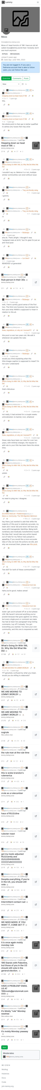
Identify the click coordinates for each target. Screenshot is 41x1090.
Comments (17, 78)
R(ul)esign (25, 232)
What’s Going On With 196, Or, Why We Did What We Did (20, 166)
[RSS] (26, 84)
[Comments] (36, 648)
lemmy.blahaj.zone (7, 148)
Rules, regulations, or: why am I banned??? (16, 330)
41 (4, 999)
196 (4, 654)
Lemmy (8, 2)
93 (4, 890)
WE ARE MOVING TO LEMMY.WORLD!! (15, 668)
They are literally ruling (30, 190)
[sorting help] (23, 84)
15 (4, 867)
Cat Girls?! (25, 258)
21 (4, 700)
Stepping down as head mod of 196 (14, 96)
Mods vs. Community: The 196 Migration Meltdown (19, 516)
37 (4, 781)
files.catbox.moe (7, 735)
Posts (26, 78)
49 (4, 741)
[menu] (37, 2)
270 (4, 720)
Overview (6, 78)
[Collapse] (3, 90)
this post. (33, 544)
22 (4, 910)
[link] (32, 95)
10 (4, 1040)
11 (4, 802)
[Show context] (29, 95)
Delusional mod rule (29, 585)
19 (4, 151)
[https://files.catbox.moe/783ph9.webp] (36, 735)
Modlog (5, 1069)
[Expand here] (36, 146)
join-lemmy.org (8, 1086)
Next (4, 1047)
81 (4, 931)
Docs (4, 1078)
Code (4, 1082)
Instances (5, 1074)
